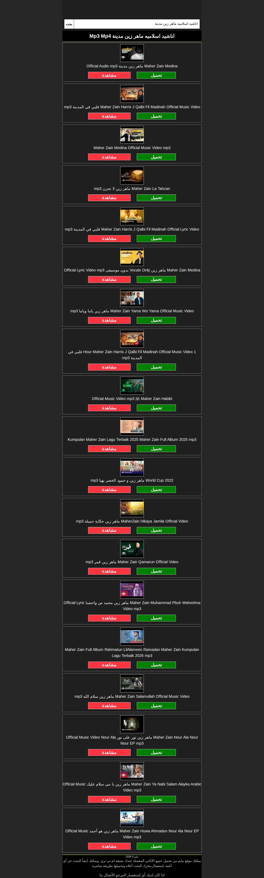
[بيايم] (132, 9)
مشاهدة (109, 75)
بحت (69, 24)
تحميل (156, 75)
